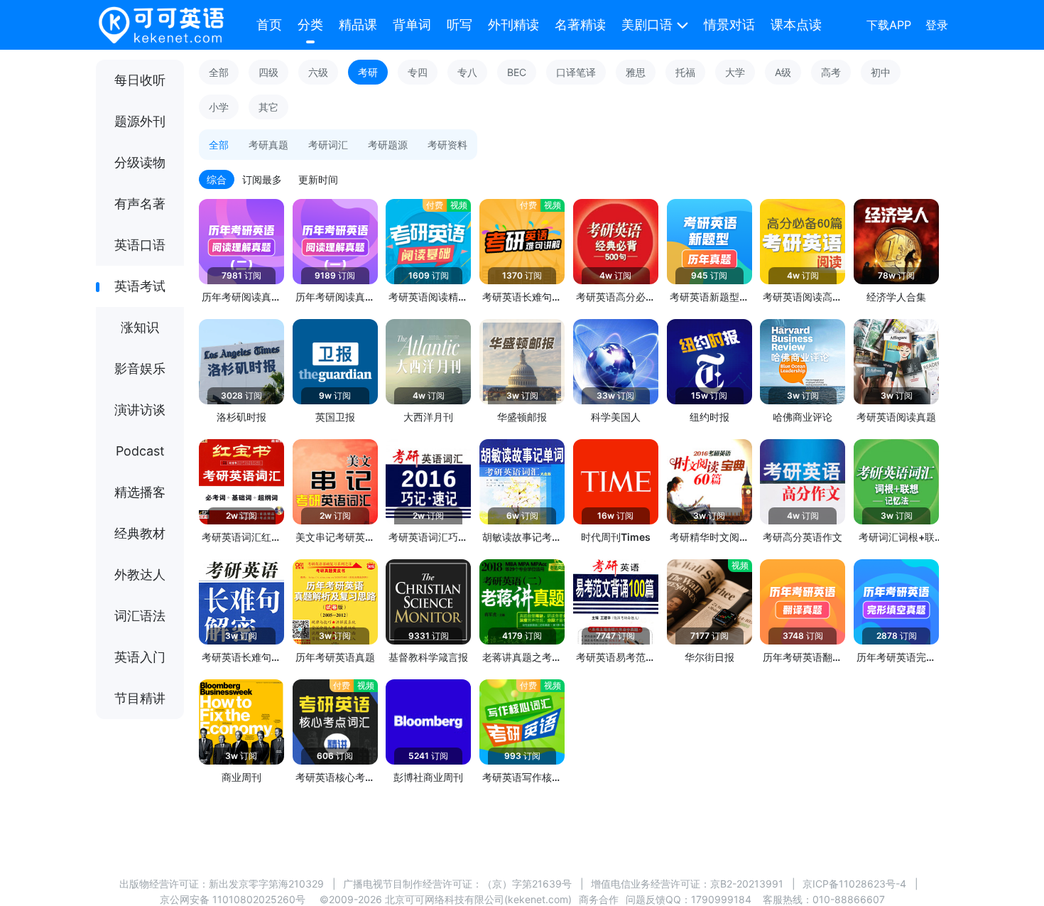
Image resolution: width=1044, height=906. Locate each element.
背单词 (412, 24)
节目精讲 (139, 698)
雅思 (636, 72)
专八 (467, 72)
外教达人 (139, 574)
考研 (368, 72)
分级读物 (139, 162)
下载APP (888, 25)
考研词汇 (328, 145)
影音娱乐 (139, 368)
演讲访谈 (139, 409)
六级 (318, 72)
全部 (219, 72)
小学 (219, 107)
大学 (735, 72)
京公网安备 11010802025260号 (232, 899)
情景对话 (729, 24)
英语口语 (139, 244)
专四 (418, 72)
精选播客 (139, 492)
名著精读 (580, 24)
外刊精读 (513, 24)
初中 (881, 72)
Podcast (140, 450)
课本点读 (796, 24)
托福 (685, 72)
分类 (310, 24)
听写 (459, 24)
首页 (269, 24)
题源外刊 (139, 121)
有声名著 (139, 203)
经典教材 (139, 533)
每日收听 (139, 79)
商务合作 (599, 899)
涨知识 (140, 327)
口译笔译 (576, 72)
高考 (831, 72)
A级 (783, 72)
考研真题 (268, 145)
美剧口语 (647, 24)
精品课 (358, 24)
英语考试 (139, 286)
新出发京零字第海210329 (266, 884)
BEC (516, 72)
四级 (268, 72)
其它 (268, 107)
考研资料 (447, 145)
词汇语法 (139, 615)
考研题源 (388, 145)
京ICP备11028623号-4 (854, 884)
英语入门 (139, 656)
